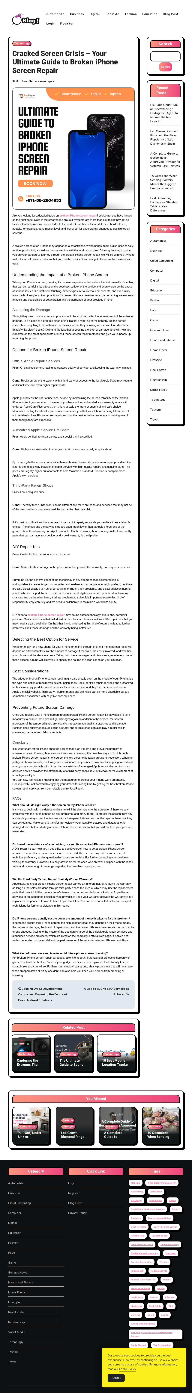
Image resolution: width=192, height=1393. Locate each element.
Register (67, 24)
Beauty (172, 1200)
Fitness (167, 1279)
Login (50, 24)
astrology (136, 1200)
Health (160, 1288)
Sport (150, 1314)
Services (135, 1314)
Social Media (158, 390)
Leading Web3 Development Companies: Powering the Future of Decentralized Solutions (42, 994)
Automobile (55, 14)
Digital (95, 14)
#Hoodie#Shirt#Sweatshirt (162, 1182)
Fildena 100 (137, 1270)
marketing (136, 1306)
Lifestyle (112, 14)
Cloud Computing (161, 261)
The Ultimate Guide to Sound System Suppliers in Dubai (73, 1066)
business (136, 1218)
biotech (176, 1209)
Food (153, 310)
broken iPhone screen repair (36, 81)
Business (77, 14)
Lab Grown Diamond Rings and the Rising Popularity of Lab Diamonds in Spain (163, 137)
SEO (171, 1306)
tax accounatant (162, 1345)
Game (154, 320)
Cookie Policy (127, 1369)
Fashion (131, 14)
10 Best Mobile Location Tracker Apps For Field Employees (115, 1066)
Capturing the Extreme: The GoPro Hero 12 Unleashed (28, 1066)
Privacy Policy (77, 1213)
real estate (155, 1306)
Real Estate (158, 370)
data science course (142, 1244)
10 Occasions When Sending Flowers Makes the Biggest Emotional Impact (163, 182)
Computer (156, 271)
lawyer (154, 1297)
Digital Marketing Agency (144, 1253)
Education (149, 14)
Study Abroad (138, 1345)
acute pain (156, 1191)
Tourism (155, 410)
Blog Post (170, 14)
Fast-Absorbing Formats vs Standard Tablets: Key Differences (164, 204)
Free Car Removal (140, 1288)
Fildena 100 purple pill (143, 1279)
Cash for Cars (138, 1226)
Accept (116, 1378)
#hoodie (135, 1182)
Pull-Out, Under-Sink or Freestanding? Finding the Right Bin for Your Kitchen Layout (164, 113)
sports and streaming (143, 1323)
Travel (154, 420)
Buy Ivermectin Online (159, 1218)
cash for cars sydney (165, 1226)
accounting (137, 1191)
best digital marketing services (148, 1209)
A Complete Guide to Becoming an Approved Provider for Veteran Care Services (165, 160)
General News (159, 330)
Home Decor (158, 350)
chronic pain (137, 1235)
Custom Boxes (159, 1235)
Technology (21, 43)
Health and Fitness (163, 340)
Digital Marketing (169, 1244)
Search (165, 43)
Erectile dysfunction (141, 1262)
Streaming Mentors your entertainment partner (151, 1334)
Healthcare (137, 1297)
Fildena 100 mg (159, 1270)
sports (164, 1314)
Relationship (158, 380)
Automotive (155, 1200)
